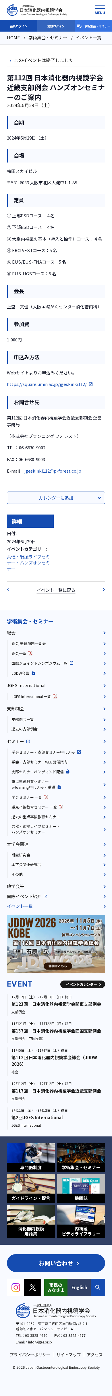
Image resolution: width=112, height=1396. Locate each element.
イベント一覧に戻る (56, 590)
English (79, 1287)
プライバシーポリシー (30, 1354)
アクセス (94, 1354)
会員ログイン (18, 26)
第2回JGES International (37, 1117)
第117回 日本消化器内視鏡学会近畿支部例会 (56, 1091)
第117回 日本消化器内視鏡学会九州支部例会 (10, 589)
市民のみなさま (56, 1287)
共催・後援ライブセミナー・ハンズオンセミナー (28, 563)
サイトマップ (68, 1354)
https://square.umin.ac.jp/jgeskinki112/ (47, 384)
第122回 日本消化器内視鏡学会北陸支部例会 (101, 589)
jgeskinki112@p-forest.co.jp (52, 471)
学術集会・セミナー (97, 26)
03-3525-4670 (36, 1335)
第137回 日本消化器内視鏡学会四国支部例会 (56, 1031)
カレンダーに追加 (56, 498)
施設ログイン (56, 26)
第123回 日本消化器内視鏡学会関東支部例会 (56, 1004)
